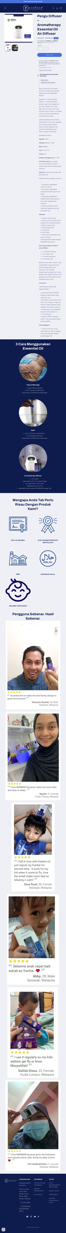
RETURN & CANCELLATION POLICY (54, 1200)
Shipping (39, 42)
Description (44, 80)
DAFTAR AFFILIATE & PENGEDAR (39, 1184)
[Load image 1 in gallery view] (8, 48)
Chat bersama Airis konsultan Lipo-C (24, 1208)
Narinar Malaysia (35, 1227)
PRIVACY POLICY (54, 1190)
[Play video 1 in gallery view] (15, 48)
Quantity (39, 45)
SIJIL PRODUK (38, 1194)
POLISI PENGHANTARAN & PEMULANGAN (54, 1185)
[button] (5, 8)
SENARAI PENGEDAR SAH (39, 1189)
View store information (45, 70)
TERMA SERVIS (53, 1194)
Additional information (48, 82)
